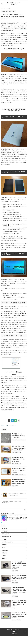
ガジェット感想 (5, 425)
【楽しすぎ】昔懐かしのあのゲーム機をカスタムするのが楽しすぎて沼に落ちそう (18, 448)
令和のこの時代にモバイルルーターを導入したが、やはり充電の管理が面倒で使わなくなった (19, 577)
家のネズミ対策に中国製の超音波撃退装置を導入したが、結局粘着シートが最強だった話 (19, 602)
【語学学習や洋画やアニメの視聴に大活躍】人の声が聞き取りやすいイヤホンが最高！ (18, 481)
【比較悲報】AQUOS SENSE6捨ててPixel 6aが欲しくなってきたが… (18, 435)
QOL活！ (14, 4)
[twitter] (9, 420)
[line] (15, 420)
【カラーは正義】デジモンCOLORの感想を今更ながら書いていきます (18, 459)
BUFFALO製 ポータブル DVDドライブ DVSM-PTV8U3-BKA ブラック (15, 360)
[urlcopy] (19, 420)
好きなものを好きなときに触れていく (14, 629)
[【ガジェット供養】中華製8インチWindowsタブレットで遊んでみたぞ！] (12, 420)
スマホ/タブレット (12, 425)
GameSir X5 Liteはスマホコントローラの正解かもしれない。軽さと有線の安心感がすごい (19, 614)
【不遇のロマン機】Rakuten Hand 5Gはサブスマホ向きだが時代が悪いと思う (18, 470)
